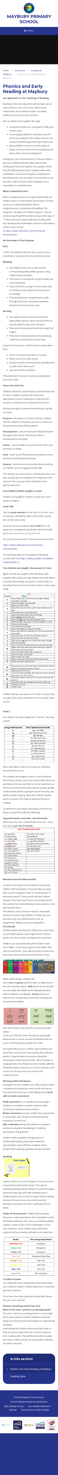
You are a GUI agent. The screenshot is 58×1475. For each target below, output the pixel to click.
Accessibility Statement (39, 1406)
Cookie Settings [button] (41, 1409)
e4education (42, 1401)
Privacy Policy (27, 1409)
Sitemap (13, 1409)
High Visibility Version (14, 1406)
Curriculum (20, 70)
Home (6, 70)
